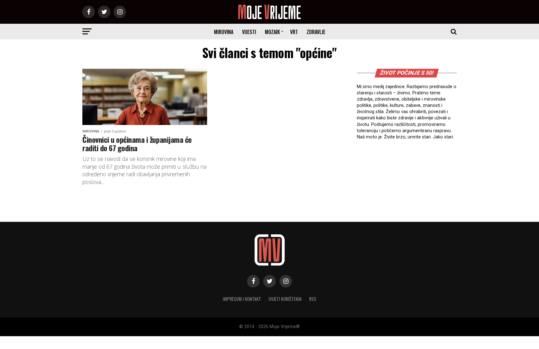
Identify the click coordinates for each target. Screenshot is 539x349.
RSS (312, 299)
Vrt (294, 32)
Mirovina (223, 32)
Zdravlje (316, 32)
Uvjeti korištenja (285, 299)
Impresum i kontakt (242, 299)
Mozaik (272, 32)
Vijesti (249, 32)
